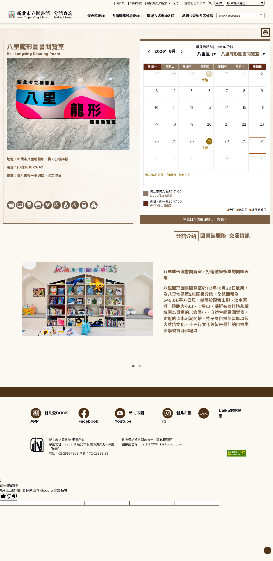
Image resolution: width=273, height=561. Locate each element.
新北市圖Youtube (129, 417)
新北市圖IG (177, 417)
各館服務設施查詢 (125, 16)
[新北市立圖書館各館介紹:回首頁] (41, 14)
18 (174, 124)
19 (191, 124)
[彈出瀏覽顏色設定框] (210, 3)
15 (244, 108)
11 (174, 108)
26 (192, 141)
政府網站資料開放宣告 (138, 440)
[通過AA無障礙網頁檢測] (236, 453)
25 (174, 141)
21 (226, 124)
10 (156, 108)
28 (174, 74)
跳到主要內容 (10, 2)
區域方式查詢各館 (160, 16)
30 (209, 74)
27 (157, 74)
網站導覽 (136, 3)
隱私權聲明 (164, 440)
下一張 (254, 308)
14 (226, 108)
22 (244, 124)
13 (209, 108)
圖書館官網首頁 (194, 3)
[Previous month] (148, 51)
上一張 (18, 308)
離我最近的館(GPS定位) (163, 3)
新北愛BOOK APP (49, 417)
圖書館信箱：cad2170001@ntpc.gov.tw (152, 444)
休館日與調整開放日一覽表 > (205, 219)
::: (2, 2)
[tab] (186, 236)
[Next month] (181, 51)
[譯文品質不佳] (11, 497)
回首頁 (120, 3)
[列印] (265, 32)
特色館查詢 (96, 16)
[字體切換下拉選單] (219, 3)
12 (191, 108)
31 (226, 74)
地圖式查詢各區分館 (197, 16)
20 (209, 124)
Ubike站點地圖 (230, 413)
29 (192, 74)
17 (156, 124)
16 (262, 108)
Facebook (88, 421)
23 (262, 124)
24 (157, 141)
